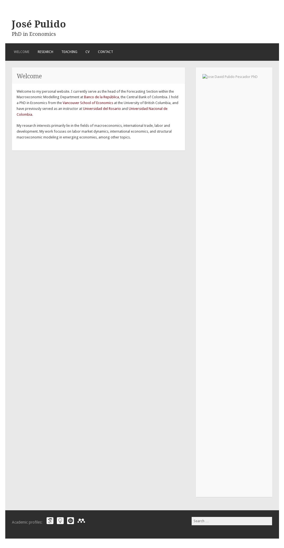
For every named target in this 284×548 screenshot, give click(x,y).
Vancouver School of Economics (88, 103)
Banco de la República (101, 97)
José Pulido (39, 24)
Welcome (21, 52)
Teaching (69, 52)
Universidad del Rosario (102, 109)
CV (87, 52)
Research (45, 52)
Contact (105, 52)
